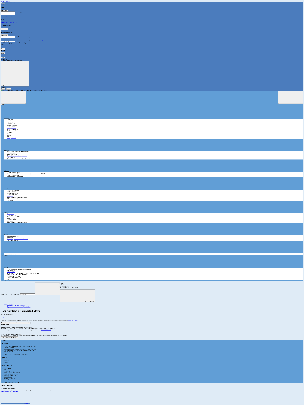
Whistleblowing (8, 377)
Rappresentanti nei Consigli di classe (16, 305)
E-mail (17, 36)
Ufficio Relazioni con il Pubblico (12, 372)
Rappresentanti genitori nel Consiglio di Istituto (18, 307)
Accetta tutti (25, 323)
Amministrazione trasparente (11, 379)
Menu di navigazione (89, 301)
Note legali (6, 369)
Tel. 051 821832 (10, 347)
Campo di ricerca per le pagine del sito (10, 294)
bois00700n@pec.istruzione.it (20, 350)
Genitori (62, 284)
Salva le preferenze (12, 337)
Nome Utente (19, 12)
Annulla (3, 88)
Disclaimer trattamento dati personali (10, 391)
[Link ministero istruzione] (8, 2)
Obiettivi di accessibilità (10, 375)
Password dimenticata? (6, 16)
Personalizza (4, 323)
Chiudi (2, 48)
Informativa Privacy (9, 371)
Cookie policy (7, 368)
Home (61, 283)
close (2, 104)
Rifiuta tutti (13, 323)
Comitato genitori (64, 286)
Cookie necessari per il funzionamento (10, 334)
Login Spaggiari (41, 40)
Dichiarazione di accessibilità (11, 374)
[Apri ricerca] (290, 97)
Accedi (2, 4)
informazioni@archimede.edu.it (21, 349)
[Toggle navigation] (13, 97)
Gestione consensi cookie (10, 378)
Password (18, 14)
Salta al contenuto (5, 1)
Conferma (8, 88)
